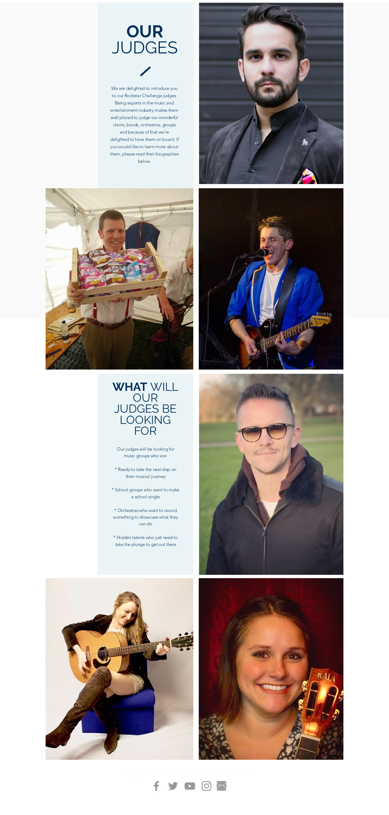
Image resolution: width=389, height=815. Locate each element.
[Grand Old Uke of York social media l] (156, 786)
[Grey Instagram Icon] (206, 786)
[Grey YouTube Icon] (189, 786)
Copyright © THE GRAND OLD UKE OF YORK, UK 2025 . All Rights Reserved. (188, 774)
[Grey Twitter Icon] (173, 786)
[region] (119, 279)
